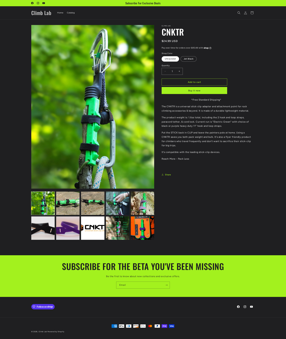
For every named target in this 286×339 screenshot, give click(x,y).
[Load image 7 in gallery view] (68, 228)
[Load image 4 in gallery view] (117, 203)
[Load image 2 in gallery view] (68, 203)
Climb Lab (43, 332)
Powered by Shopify (56, 332)
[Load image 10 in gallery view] (142, 228)
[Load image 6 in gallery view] (43, 228)
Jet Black (188, 58)
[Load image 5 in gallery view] (142, 203)
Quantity (166, 65)
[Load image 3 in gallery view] (92, 203)
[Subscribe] (166, 285)
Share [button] (168, 174)
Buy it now (194, 90)
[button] (239, 13)
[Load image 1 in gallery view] (43, 203)
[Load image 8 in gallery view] (92, 228)
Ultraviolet (170, 58)
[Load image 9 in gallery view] (117, 228)
